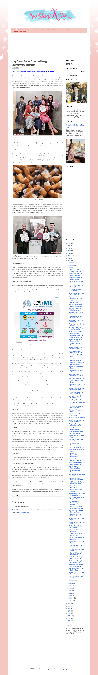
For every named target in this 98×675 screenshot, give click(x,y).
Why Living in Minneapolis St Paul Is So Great (77, 396)
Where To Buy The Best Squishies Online (77, 450)
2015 (69, 611)
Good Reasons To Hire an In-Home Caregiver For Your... (76, 301)
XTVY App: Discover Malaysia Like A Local (77, 550)
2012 (69, 618)
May (70, 590)
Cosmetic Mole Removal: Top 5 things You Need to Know (76, 336)
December (71, 263)
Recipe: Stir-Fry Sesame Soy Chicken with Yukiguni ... (75, 424)
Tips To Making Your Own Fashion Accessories (77, 475)
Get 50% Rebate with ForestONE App (77, 403)
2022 (69, 253)
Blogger (66, 669)
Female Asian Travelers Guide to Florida (76, 324)
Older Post (59, 510)
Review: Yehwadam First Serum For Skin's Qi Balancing (76, 359)
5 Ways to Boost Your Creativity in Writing (76, 577)
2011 (69, 621)
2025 (69, 246)
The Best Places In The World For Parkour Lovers (77, 526)
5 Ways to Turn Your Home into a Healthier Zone (77, 486)
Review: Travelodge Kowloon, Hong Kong (75, 126)
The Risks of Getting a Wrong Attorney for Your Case (76, 313)
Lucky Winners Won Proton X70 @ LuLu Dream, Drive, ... (76, 546)
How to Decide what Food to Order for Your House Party (76, 507)
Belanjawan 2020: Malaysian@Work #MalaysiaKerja (74, 454)
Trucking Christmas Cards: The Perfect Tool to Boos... (76, 573)
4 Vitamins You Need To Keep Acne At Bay (76, 440)
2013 (69, 616)
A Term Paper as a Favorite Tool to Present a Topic (76, 282)
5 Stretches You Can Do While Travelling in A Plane (76, 467)
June (70, 588)
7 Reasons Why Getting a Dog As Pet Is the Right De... (77, 274)
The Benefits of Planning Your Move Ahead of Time (76, 561)
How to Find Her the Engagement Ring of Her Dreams (77, 498)
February (71, 598)
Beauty (28, 29)
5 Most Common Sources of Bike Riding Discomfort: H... (77, 463)
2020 (69, 258)
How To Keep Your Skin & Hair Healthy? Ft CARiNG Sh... (76, 407)
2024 (69, 248)
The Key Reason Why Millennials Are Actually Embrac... (76, 420)
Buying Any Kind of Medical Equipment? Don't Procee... (76, 297)
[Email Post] (17, 495)
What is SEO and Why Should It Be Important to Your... (76, 348)
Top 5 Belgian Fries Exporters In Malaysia (76, 367)
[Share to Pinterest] (18, 68)
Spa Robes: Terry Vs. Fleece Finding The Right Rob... (75, 305)
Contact (67, 29)
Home (13, 29)
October (71, 268)
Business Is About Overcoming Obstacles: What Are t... (76, 459)
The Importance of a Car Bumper (77, 418)
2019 (69, 261)
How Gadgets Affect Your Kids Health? (76, 344)
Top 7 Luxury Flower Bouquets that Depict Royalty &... (76, 565)
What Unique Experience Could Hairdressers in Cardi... (76, 278)
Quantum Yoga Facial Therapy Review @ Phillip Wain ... (76, 286)
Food (60, 29)
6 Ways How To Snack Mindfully (76, 447)
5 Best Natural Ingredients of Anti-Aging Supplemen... (76, 432)
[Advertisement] (49, 46)
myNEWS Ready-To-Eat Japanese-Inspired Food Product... (77, 482)
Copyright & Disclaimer (19, 31)
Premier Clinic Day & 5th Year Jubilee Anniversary (76, 371)
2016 (69, 608)
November (71, 265)
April (70, 593)
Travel (42, 29)
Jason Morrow (55, 669)
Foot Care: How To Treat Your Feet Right (77, 410)
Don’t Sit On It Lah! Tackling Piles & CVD (77, 522)
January (71, 600)
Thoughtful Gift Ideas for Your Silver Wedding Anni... (76, 309)
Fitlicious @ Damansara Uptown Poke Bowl (76, 542)
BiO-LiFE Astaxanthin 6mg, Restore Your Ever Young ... (76, 557)
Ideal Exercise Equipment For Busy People (76, 471)
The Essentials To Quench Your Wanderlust (76, 321)
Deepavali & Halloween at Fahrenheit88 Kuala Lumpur (76, 351)
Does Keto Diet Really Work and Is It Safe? (76, 444)
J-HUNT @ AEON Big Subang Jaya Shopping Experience (77, 328)
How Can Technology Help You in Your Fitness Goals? (76, 393)
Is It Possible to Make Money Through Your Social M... (76, 270)
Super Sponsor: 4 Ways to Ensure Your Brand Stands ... (77, 385)
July (70, 586)
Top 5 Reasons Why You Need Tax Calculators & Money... (77, 494)
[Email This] (12, 68)
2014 (69, 613)
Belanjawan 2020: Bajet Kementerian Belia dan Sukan (76, 478)
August (71, 583)
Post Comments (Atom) (23, 513)
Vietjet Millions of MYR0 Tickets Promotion (77, 355)
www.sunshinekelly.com (71, 110)
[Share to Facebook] (17, 68)
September (72, 581)
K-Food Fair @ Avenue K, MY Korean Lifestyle (75, 553)
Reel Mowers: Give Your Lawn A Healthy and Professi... (76, 511)
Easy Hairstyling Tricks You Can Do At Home (76, 538)
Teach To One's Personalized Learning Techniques (75, 340)
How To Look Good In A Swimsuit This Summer (76, 290)
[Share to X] (15, 68)
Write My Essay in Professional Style (76, 519)
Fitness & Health (51, 29)
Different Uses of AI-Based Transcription (75, 414)
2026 (69, 243)
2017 (69, 606)
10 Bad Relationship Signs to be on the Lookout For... (76, 293)
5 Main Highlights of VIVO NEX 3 (77, 378)
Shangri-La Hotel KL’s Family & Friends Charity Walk (76, 428)
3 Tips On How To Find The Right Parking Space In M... (77, 317)
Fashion (35, 29)
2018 (69, 603)
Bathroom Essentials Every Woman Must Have (75, 490)
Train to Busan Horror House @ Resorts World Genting (76, 389)
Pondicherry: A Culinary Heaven (76, 400)
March (71, 595)
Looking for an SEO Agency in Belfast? (76, 381)
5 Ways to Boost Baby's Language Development (77, 530)
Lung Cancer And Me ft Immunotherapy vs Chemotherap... (74, 502)
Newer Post (15, 510)
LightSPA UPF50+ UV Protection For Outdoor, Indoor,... (76, 363)
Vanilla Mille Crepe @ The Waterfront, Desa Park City (76, 375)
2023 (69, 251)
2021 (69, 256)
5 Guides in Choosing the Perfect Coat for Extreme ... (77, 534)
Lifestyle (20, 29)
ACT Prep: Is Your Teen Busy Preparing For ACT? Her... (75, 332)
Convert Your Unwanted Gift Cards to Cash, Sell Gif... (75, 515)
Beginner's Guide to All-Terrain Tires (76, 436)
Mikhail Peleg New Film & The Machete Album (76, 569)
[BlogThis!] (14, 68)
